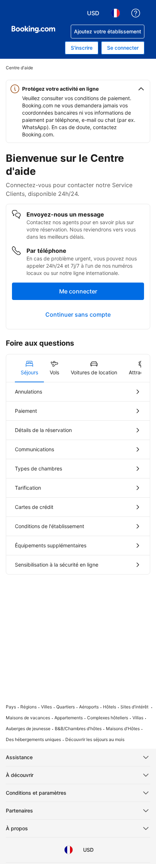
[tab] (29, 368)
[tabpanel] (78, 478)
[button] (78, 89)
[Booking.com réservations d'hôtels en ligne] (33, 29)
